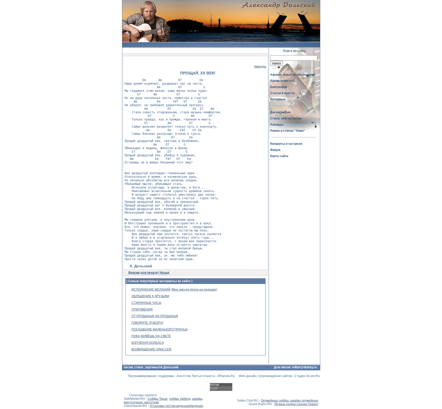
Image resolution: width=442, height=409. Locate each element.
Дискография (280, 112)
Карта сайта (279, 156)
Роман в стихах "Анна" (287, 130)
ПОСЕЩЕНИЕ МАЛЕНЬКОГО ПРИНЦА (159, 329)
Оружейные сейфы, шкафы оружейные (289, 400)
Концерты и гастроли (286, 144)
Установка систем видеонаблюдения (176, 406)
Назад (164, 272)
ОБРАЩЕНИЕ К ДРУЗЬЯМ (150, 296)
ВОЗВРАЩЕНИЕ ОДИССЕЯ (151, 349)
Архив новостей (282, 81)
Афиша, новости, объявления (292, 74)
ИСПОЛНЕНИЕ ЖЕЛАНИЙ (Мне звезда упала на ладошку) (174, 289)
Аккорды (260, 66)
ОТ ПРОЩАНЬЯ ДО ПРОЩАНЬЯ (154, 316)
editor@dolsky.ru (304, 367)
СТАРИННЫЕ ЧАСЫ (146, 303)
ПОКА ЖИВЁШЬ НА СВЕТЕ (151, 336)
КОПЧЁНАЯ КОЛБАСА (147, 343)
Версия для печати (143, 272)
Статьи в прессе (282, 93)
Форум (275, 150)
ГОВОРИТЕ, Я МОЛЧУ (147, 323)
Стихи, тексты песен (285, 118)
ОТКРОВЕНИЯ (142, 309)
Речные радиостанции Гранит (296, 404)
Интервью (277, 99)
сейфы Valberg (180, 399)
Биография (278, 87)
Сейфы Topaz (158, 399)
